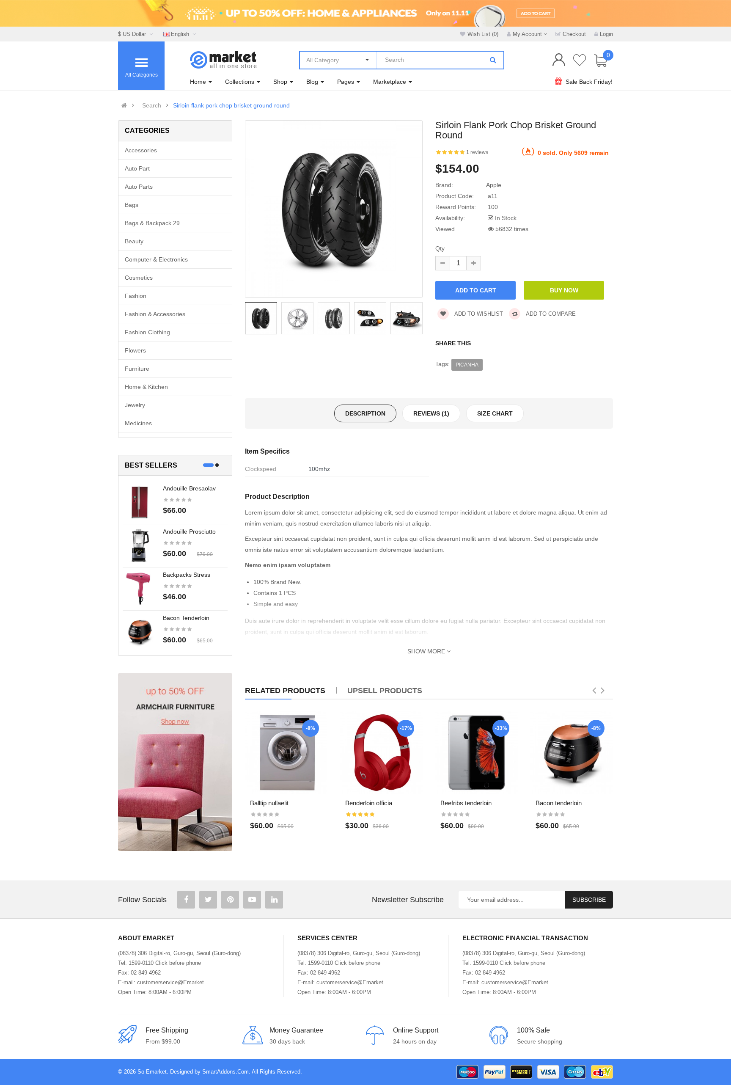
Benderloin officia (368, 803)
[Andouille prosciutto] (140, 545)
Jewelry (135, 405)
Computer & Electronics (156, 259)
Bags (131, 204)
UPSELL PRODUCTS (384, 690)
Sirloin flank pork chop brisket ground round (231, 105)
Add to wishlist (478, 314)
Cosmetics (139, 277)
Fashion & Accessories (155, 314)
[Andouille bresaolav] (140, 501)
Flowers (135, 350)
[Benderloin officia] (381, 752)
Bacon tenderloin (186, 617)
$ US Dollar (133, 34)
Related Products (285, 690)
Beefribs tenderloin (466, 803)
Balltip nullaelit (269, 803)
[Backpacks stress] (140, 588)
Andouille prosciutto (189, 531)
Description (365, 413)
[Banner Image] (175, 762)
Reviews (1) (431, 413)
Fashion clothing (147, 332)
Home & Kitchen (146, 386)
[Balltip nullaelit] (286, 752)
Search (151, 105)
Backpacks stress (186, 574)
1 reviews (477, 152)
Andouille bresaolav (189, 488)
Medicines (138, 423)
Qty (440, 248)
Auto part (137, 168)
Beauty (134, 241)
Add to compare (550, 314)
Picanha (467, 365)
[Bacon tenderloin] (140, 631)
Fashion (135, 295)
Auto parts (139, 186)
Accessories (141, 150)
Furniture (137, 368)
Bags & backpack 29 (152, 223)
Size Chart (495, 413)
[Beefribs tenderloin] (476, 752)
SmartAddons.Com (225, 1071)
